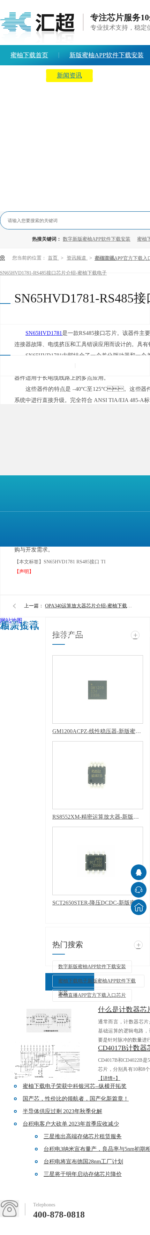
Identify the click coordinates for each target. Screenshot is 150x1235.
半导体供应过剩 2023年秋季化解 (62, 1111)
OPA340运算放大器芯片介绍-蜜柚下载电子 (90, 605)
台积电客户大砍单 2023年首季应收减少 (71, 1124)
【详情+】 (109, 1078)
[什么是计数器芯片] (48, 1022)
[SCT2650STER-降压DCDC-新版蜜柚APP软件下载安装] (98, 861)
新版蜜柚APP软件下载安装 (87, 634)
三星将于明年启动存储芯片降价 (83, 1174)
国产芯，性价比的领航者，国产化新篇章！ (76, 1099)
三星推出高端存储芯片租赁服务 (83, 1136)
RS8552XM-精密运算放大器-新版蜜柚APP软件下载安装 (97, 817)
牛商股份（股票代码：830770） (23, 690)
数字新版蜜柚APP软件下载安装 (96, 239)
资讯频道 (77, 258)
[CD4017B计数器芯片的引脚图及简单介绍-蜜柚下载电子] (48, 1061)
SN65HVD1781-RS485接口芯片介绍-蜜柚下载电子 (53, 273)
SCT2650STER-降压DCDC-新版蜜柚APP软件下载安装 (97, 903)
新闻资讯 (69, 75)
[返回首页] (139, 907)
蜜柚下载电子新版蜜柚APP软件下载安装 (97, 982)
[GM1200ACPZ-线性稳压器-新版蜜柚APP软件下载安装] (98, 689)
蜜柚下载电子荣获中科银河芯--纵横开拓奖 (75, 1086)
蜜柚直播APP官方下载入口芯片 (92, 995)
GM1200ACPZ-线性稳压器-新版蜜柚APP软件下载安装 (97, 731)
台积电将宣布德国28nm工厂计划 (83, 1161)
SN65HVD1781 (43, 333)
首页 (53, 258)
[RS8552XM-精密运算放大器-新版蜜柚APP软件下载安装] (98, 775)
